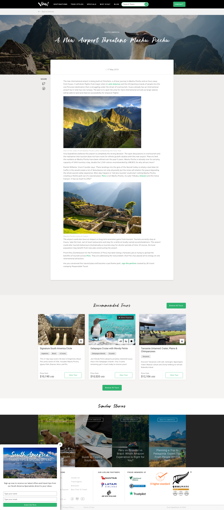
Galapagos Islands (98, 353)
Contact (179, 4)
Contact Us (75, 478)
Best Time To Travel (79, 490)
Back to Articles (47, 12)
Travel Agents (76, 482)
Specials (91, 4)
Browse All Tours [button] (176, 306)
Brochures (75, 486)
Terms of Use (88, 507)
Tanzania (146, 356)
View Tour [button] (73, 375)
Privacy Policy (68, 507)
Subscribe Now (30, 505)
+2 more (63, 353)
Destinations (60, 4)
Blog (116, 4)
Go (146, 4)
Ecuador (112, 353)
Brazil (54, 353)
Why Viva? (105, 4)
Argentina (44, 353)
